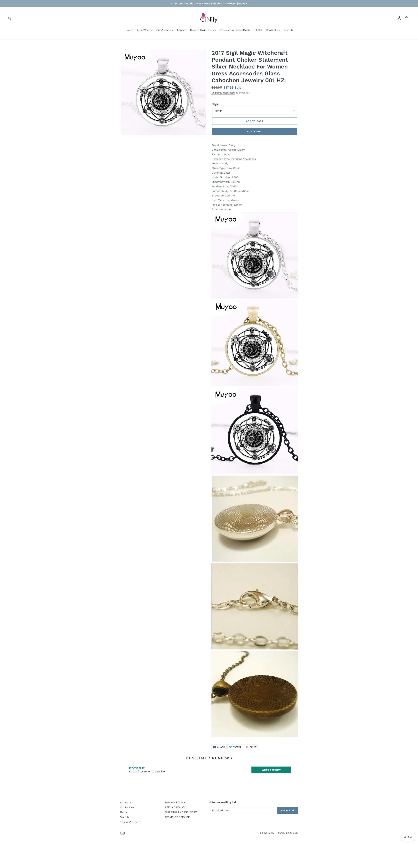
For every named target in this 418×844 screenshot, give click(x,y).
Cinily (271, 833)
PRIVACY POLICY (175, 802)
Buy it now (254, 131)
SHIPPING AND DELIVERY (181, 812)
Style (215, 104)
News (123, 812)
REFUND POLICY (175, 807)
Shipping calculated (223, 92)
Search (124, 817)
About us (126, 802)
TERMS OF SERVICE (177, 817)
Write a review (271, 769)
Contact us (127, 807)
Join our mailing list (222, 802)
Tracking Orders (130, 822)
